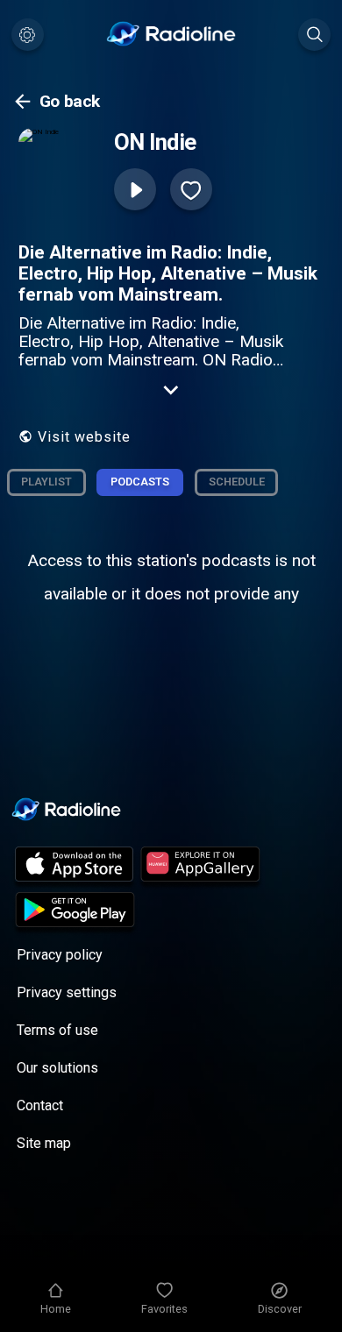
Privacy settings (67, 992)
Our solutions (57, 1067)
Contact (40, 1105)
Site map (44, 1143)
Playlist (46, 481)
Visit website (84, 437)
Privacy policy (60, 954)
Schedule (237, 481)
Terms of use (57, 1030)
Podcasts (139, 481)
